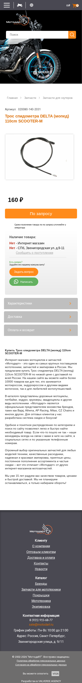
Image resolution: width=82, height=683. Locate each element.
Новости (41, 569)
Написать (26, 281)
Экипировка (41, 607)
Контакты (41, 563)
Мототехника (41, 601)
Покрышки (41, 595)
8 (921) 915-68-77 (41, 620)
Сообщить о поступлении (34, 253)
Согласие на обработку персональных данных (41, 664)
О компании (41, 546)
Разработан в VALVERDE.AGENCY (41, 681)
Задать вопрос (24, 271)
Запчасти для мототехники (41, 589)
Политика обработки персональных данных (41, 660)
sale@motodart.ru (41, 624)
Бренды (41, 584)
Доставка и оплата (41, 558)
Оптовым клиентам (41, 552)
